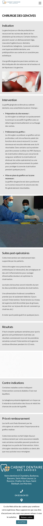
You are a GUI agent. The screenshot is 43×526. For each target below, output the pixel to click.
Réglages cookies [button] (26, 517)
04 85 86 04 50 (21, 495)
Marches (28, 483)
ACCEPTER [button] (22, 522)
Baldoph (15, 483)
